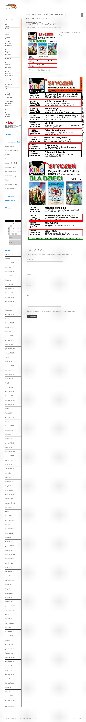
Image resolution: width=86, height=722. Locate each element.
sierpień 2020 (9, 563)
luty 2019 (8, 640)
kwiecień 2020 (9, 580)
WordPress (37, 718)
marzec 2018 (9, 687)
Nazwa (29, 274)
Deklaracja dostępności (33, 22)
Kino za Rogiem (36, 14)
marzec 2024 (9, 379)
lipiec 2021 (8, 516)
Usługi (38, 18)
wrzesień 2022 (9, 456)
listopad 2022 (9, 447)
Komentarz (31, 259)
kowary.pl (58, 27)
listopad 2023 (9, 396)
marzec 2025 (9, 327)
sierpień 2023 (9, 409)
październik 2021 (10, 503)
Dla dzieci (44, 27)
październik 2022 (10, 452)
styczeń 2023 (9, 439)
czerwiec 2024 (9, 366)
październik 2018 (10, 657)
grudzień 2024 (9, 340)
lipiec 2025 (8, 310)
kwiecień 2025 (9, 323)
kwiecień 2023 (9, 426)
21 (8, 231)
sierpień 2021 (9, 512)
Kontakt (45, 18)
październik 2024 (10, 349)
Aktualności (39, 27)
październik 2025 (10, 297)
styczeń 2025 (9, 336)
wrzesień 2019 (9, 610)
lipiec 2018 (8, 670)
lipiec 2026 (8, 259)
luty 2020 (8, 589)
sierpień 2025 (9, 306)
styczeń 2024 (9, 387)
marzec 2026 (9, 276)
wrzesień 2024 (9, 353)
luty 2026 (8, 280)
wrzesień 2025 (9, 301)
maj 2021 (7, 524)
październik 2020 (10, 554)
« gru (11, 237)
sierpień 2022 (9, 460)
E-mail (29, 285)
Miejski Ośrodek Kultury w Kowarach (16, 718)
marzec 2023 (9, 430)
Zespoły (46, 14)
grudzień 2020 (9, 546)
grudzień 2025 (9, 289)
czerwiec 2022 (9, 469)
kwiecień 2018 (9, 683)
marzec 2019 (9, 636)
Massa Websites (12, 706)
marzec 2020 (9, 584)
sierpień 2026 (9, 254)
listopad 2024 (9, 344)
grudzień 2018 (9, 649)
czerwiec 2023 (9, 417)
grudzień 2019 (9, 597)
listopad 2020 (9, 550)
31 (15, 234)
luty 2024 (8, 383)
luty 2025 (8, 331)
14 (8, 228)
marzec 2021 (9, 533)
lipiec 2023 (8, 413)
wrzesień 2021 (9, 507)
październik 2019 (10, 606)
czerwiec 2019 (9, 623)
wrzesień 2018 (9, 662)
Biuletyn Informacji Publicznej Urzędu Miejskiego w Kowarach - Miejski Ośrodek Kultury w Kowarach (13, 126)
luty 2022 (8, 486)
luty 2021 (8, 537)
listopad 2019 (9, 602)
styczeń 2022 (9, 490)
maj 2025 (7, 319)
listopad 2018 (9, 653)
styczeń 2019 (9, 644)
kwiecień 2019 (9, 632)
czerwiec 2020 (9, 572)
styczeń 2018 (9, 696)
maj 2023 (7, 421)
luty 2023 (8, 434)
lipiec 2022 (8, 464)
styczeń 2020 (9, 593)
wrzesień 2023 (9, 404)
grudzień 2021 (9, 494)
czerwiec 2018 (9, 674)
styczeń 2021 (9, 542)
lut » (10, 242)
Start (28, 14)
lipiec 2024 (8, 361)
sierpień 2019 (9, 614)
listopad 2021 (9, 499)
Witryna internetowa (33, 296)
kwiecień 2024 (9, 374)
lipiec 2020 (8, 567)
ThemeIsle (80, 718)
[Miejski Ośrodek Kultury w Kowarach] (11, 10)
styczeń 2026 (9, 284)
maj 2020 (7, 576)
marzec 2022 (9, 482)
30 (13, 234)
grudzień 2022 (9, 443)
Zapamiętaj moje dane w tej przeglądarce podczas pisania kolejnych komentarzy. (51, 311)
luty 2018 (8, 692)
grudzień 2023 (9, 391)
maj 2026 (7, 267)
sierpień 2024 (9, 357)
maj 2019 (7, 627)
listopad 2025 (9, 293)
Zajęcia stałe (30, 18)
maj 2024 (7, 370)
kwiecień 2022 (9, 477)
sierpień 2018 (9, 666)
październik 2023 (10, 400)
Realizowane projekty (57, 14)
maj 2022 (7, 473)
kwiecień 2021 (9, 529)
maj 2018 (7, 679)
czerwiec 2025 (9, 314)
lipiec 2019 (8, 619)
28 (8, 234)
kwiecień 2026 (9, 271)
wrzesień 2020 (9, 559)
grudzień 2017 (9, 700)
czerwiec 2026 (9, 263)
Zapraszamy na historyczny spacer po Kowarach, (11, 150)
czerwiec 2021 (9, 520)
